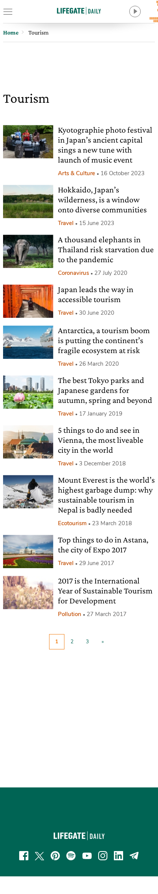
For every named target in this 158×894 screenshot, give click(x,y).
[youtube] (87, 855)
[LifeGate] (79, 10)
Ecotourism (72, 523)
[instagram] (102, 855)
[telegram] (134, 855)
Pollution (69, 614)
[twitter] (39, 855)
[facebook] (23, 855)
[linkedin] (118, 855)
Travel (66, 223)
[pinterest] (55, 855)
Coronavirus (73, 273)
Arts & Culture (76, 173)
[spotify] (71, 855)
